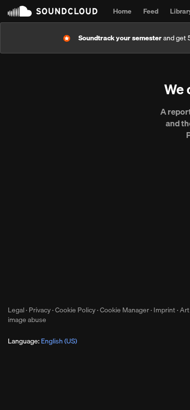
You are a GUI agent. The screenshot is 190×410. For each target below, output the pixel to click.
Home (122, 11)
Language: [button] (42, 341)
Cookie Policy (75, 310)
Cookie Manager (124, 310)
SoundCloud (52, 11)
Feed (150, 11)
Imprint (164, 310)
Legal (16, 310)
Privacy (40, 310)
